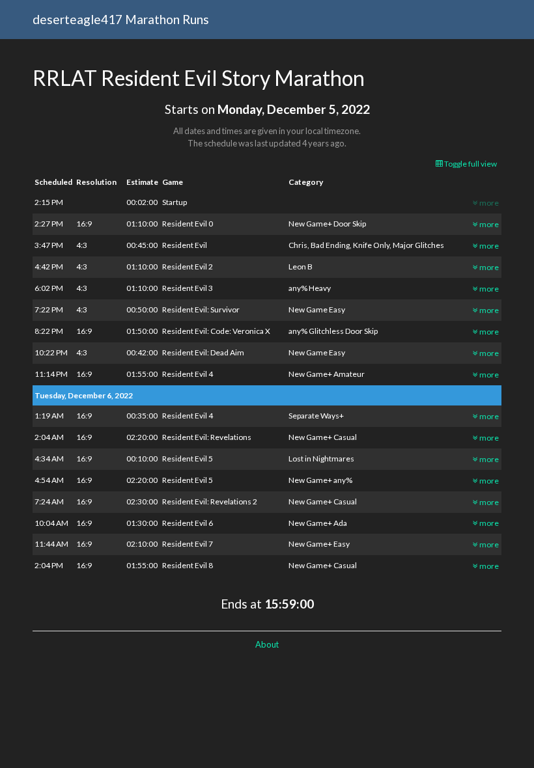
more (488, 224)
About (267, 644)
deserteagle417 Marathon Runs (121, 19)
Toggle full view (470, 164)
